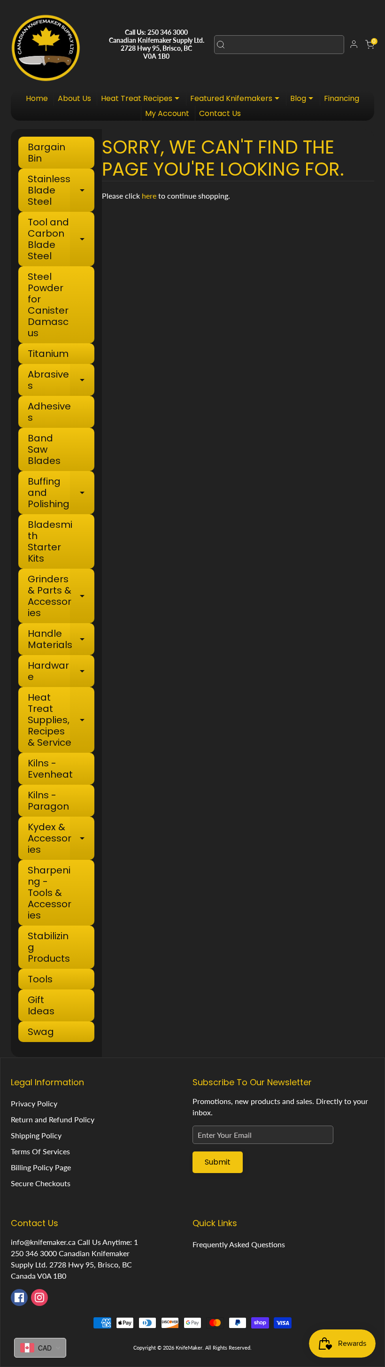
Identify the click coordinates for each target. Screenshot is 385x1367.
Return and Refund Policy (52, 1119)
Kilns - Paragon (48, 800)
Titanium (48, 353)
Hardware (61, 671)
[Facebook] (19, 1297)
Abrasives (61, 380)
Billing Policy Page (41, 1167)
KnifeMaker (189, 1347)
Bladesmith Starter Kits (50, 541)
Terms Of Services (40, 1151)
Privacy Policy (34, 1103)
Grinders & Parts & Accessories (61, 595)
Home (37, 98)
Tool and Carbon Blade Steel (61, 239)
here (149, 195)
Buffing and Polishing (61, 492)
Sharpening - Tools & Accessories (49, 893)
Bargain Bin (46, 152)
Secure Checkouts (40, 1183)
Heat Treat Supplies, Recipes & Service (61, 720)
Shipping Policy (36, 1135)
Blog (304, 99)
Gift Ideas (41, 1005)
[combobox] (279, 44)
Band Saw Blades (44, 449)
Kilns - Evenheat (50, 769)
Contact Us (220, 113)
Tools (40, 979)
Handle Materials (61, 639)
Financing (341, 98)
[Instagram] (39, 1297)
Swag (41, 1031)
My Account (167, 113)
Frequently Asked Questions (238, 1244)
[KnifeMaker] (45, 45)
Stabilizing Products (49, 947)
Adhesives (49, 412)
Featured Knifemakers (237, 99)
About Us (74, 98)
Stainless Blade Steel (61, 190)
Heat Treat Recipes (142, 99)
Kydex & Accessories (61, 838)
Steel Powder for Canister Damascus (48, 305)
